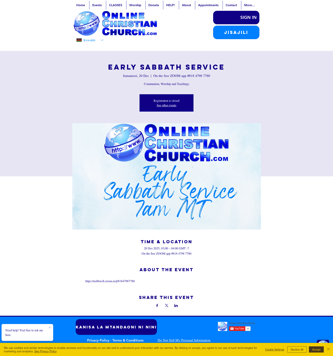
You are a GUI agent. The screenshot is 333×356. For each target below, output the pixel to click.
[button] (236, 32)
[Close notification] (49, 327)
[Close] (328, 349)
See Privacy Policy (45, 351)
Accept (316, 349)
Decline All (297, 349)
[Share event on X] (166, 305)
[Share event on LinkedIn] (176, 305)
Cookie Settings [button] (274, 349)
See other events (166, 105)
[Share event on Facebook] (157, 305)
